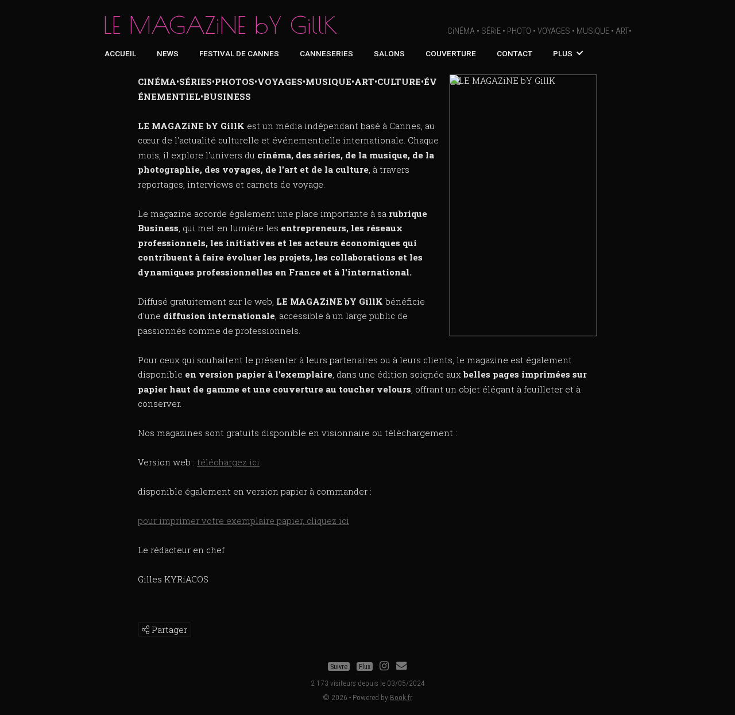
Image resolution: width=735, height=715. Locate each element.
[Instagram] (384, 666)
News (168, 53)
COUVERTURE (450, 53)
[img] (145, 629)
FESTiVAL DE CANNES (239, 53)
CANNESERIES (326, 53)
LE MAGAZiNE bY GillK (220, 25)
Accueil (120, 53)
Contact (514, 53)
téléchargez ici (228, 462)
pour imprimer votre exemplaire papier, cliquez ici (243, 520)
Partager (168, 629)
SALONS (389, 53)
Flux (364, 667)
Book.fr (401, 697)
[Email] (401, 666)
